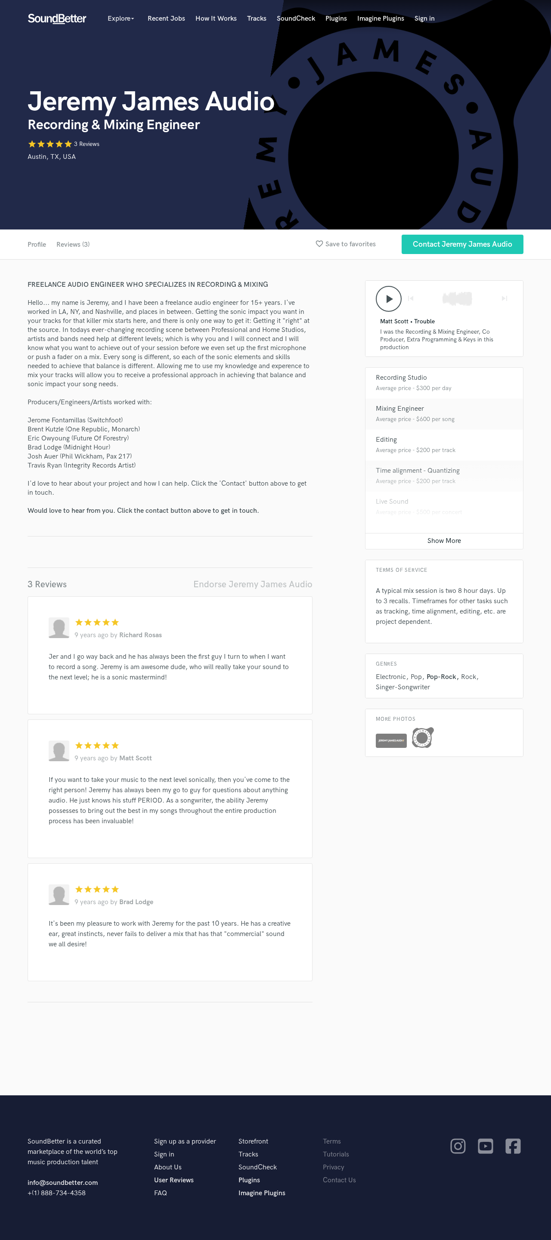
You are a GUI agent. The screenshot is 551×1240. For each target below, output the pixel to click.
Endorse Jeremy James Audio (253, 584)
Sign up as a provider (185, 1142)
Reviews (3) (73, 245)
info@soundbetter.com (63, 1183)
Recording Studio (401, 378)
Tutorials (336, 1154)
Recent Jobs (166, 19)
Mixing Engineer (400, 409)
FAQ (160, 1193)
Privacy (333, 1167)
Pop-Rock (441, 677)
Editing (386, 440)
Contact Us (339, 1180)
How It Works (216, 19)
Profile (37, 245)
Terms (332, 1142)
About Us (168, 1167)
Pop (416, 677)
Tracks (256, 19)
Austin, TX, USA (52, 157)
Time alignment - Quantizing (418, 471)
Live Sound (392, 502)
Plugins (336, 19)
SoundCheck (296, 19)
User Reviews (174, 1180)
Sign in (425, 19)
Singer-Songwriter (403, 687)
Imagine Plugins (380, 19)
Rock (468, 677)
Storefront (253, 1142)
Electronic (391, 677)
